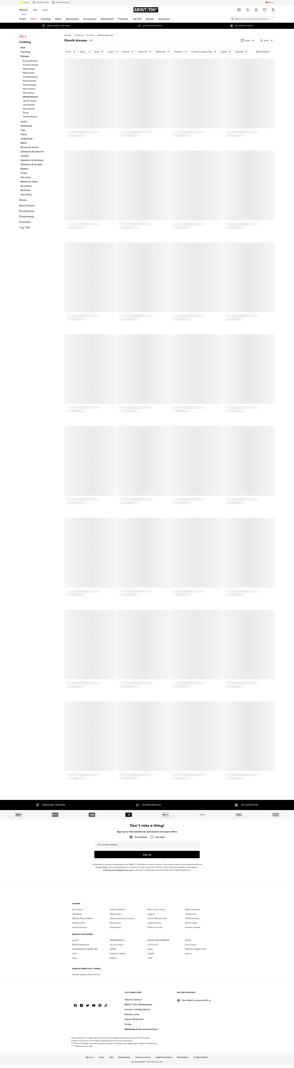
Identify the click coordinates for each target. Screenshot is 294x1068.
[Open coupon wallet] (239, 10)
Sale (82, 51)
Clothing (79, 35)
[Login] (247, 10)
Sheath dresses (105, 35)
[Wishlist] (264, 10)
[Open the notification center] (256, 9)
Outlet (26, 2)
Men (35, 9)
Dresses (90, 35)
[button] (247, 40)
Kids (45, 9)
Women (23, 9)
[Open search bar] (232, 18)
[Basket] (273, 10)
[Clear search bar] (272, 18)
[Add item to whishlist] (111, 63)
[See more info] (90, 142)
